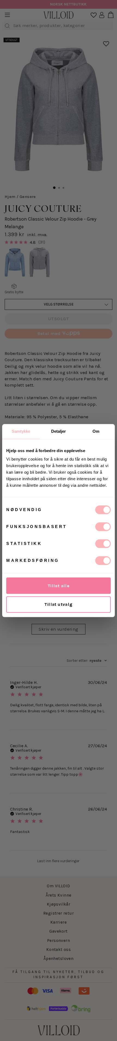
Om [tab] (96, 431)
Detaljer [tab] (58, 431)
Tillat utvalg (58, 604)
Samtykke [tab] (21, 431)
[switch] (103, 526)
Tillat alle (59, 585)
